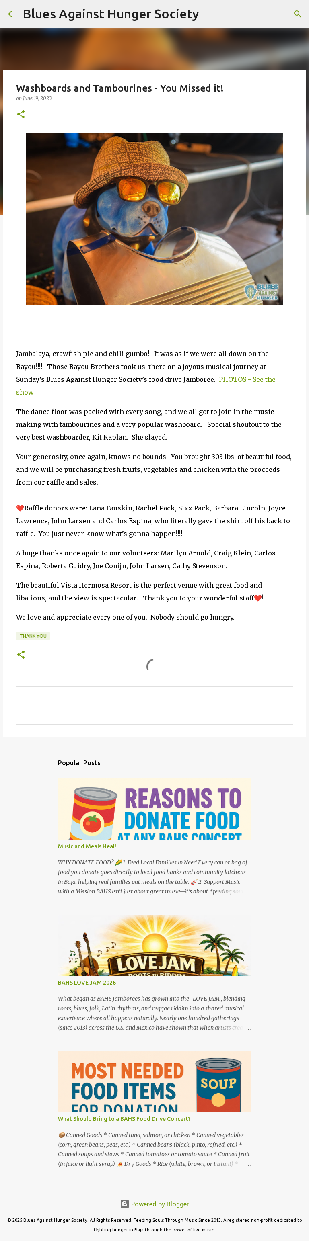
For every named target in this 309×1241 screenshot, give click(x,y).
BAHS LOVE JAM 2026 (87, 982)
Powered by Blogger (159, 1204)
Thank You (33, 636)
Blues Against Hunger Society (111, 13)
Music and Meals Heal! (87, 846)
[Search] (210, 14)
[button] (21, 114)
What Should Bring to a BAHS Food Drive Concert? (124, 1119)
